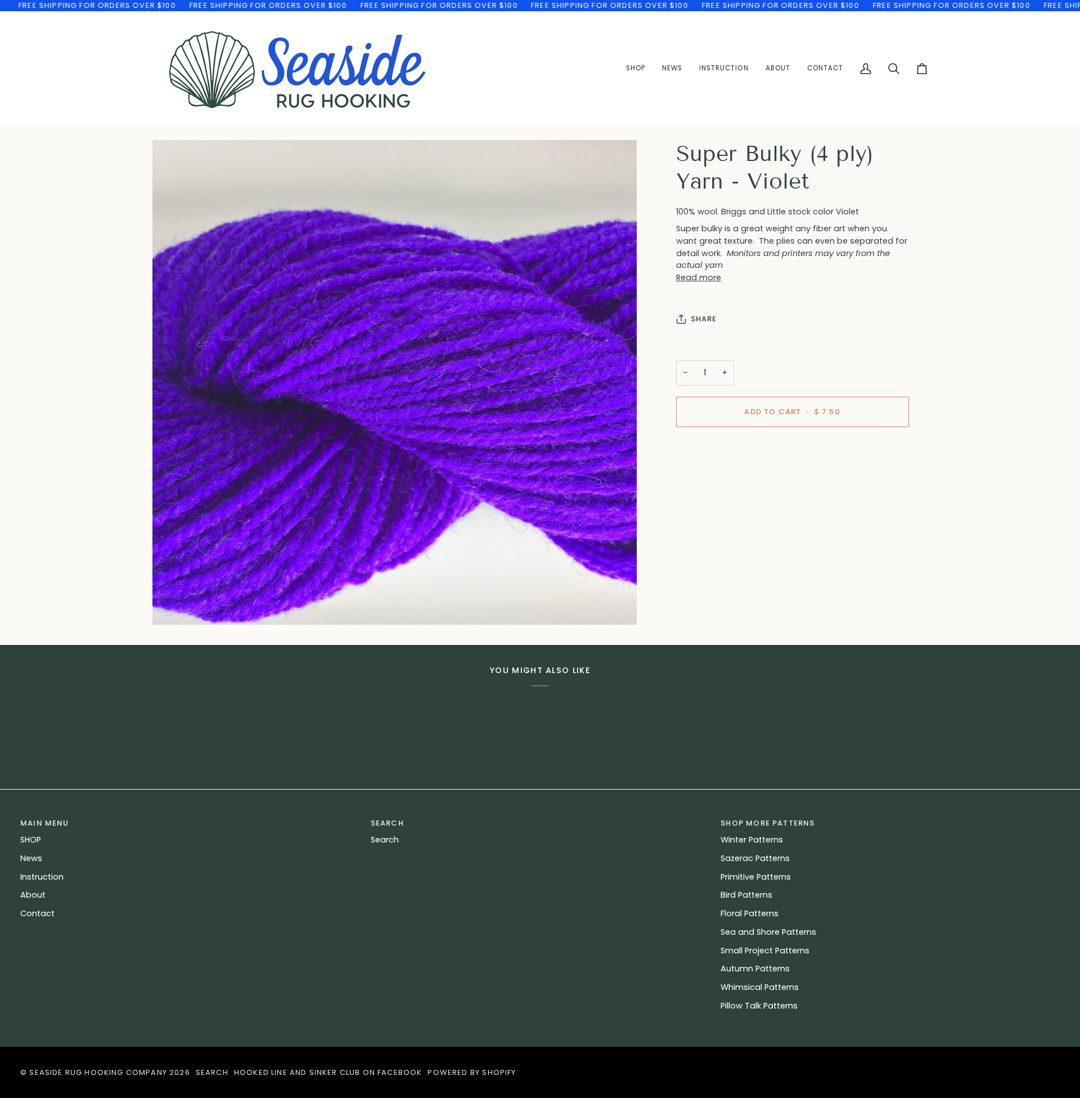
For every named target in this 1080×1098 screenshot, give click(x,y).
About (33, 894)
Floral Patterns (749, 913)
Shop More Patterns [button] (767, 823)
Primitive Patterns (756, 876)
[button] (724, 69)
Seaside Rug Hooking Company (98, 1072)
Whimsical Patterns (760, 987)
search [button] (387, 823)
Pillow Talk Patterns (759, 1005)
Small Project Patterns (765, 950)
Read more (698, 277)
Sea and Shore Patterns (768, 932)
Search (385, 839)
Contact (37, 913)
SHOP (30, 839)
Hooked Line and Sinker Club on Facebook (328, 1072)
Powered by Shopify (472, 1072)
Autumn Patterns (755, 968)
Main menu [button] (44, 823)
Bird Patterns (746, 894)
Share (704, 318)
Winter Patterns (752, 839)
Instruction (42, 876)
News (31, 858)
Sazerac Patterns (755, 858)
